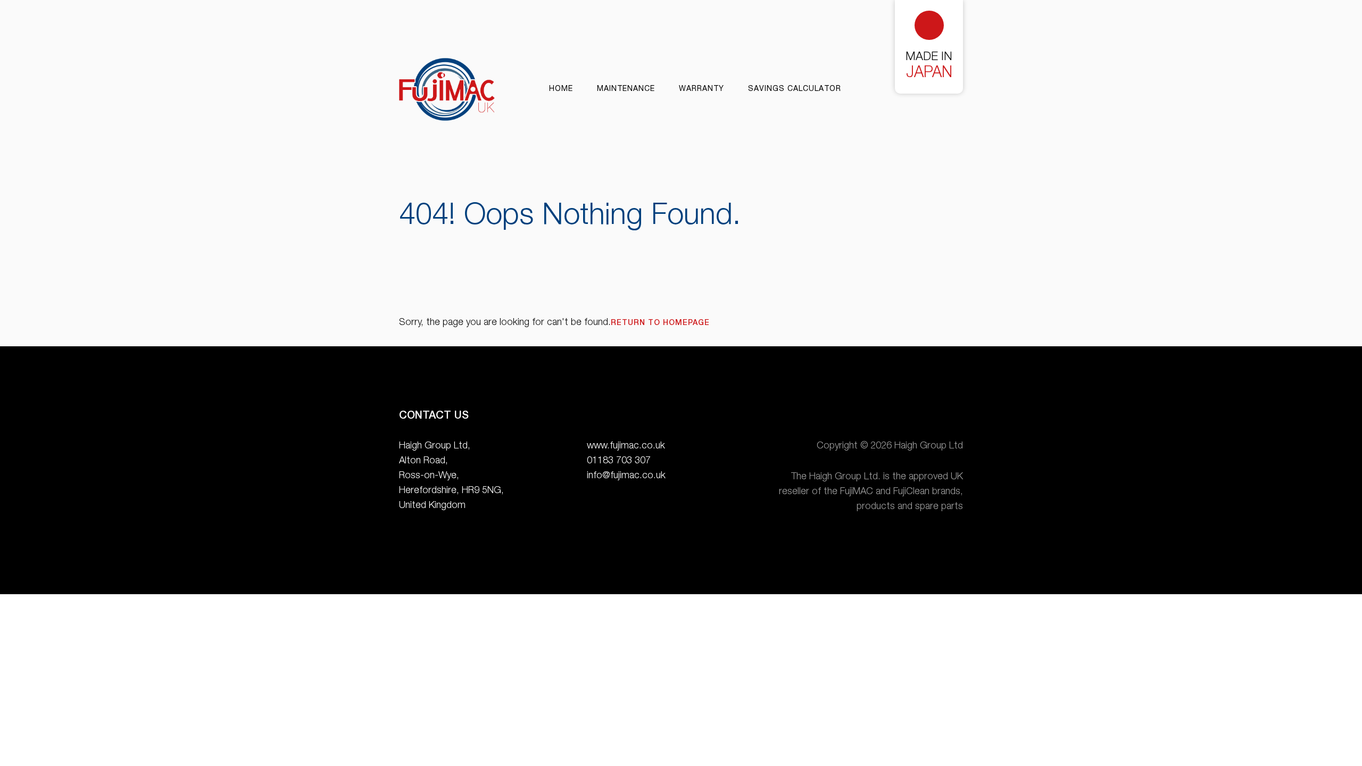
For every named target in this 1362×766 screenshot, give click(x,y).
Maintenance (626, 89)
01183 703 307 (619, 461)
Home (561, 89)
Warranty (701, 89)
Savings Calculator (794, 89)
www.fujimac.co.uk (626, 446)
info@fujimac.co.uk (626, 476)
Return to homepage (660, 323)
